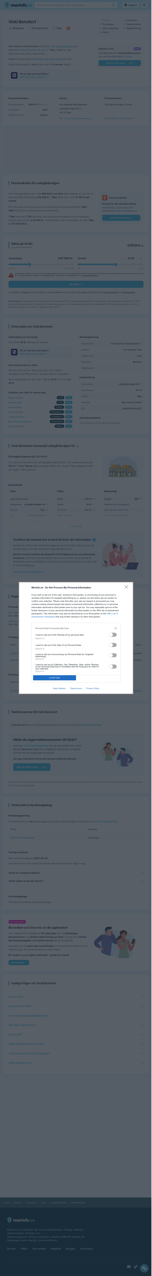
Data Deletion (59, 688)
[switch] (113, 635)
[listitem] (76, 628)
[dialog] (76, 638)
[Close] (127, 588)
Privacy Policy (92, 688)
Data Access (76, 688)
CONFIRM (54, 678)
